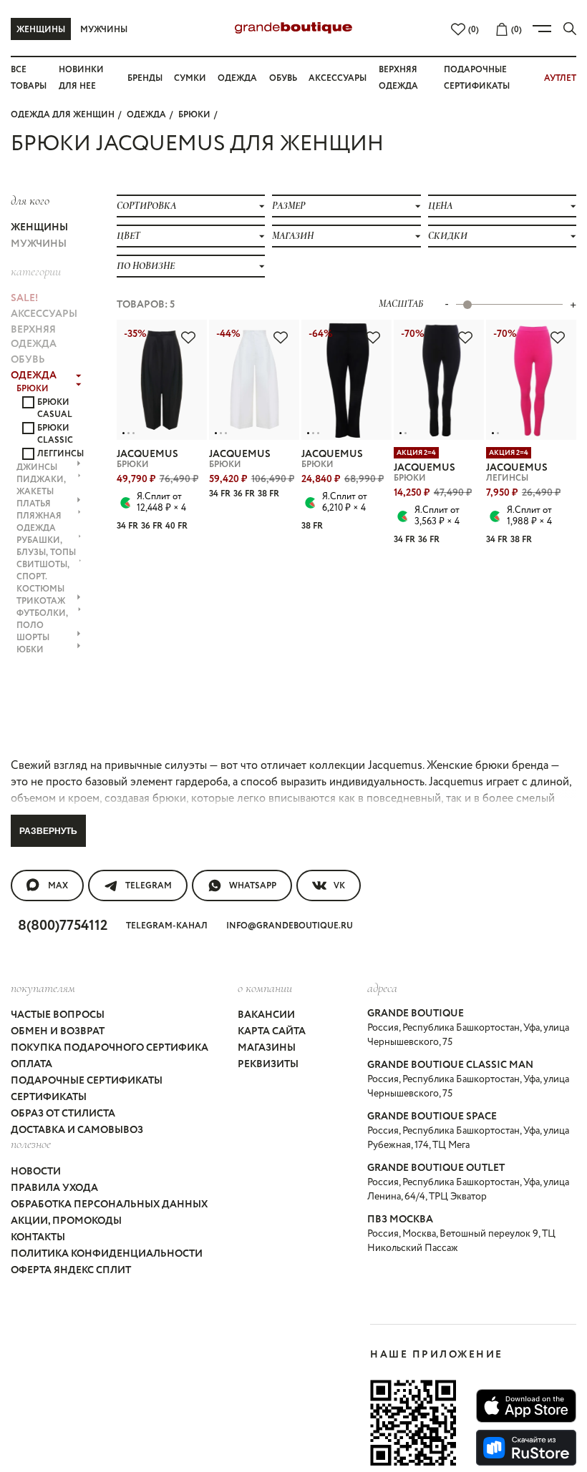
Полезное (31, 1143)
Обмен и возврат (58, 1031)
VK (339, 886)
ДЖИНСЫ (36, 467)
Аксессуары (338, 78)
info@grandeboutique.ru (289, 926)
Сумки (190, 78)
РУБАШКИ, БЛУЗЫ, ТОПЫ (46, 546)
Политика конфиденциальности (107, 1254)
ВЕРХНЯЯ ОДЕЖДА (34, 337)
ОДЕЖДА (146, 115)
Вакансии (266, 1015)
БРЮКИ (194, 115)
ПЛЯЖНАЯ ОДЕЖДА (39, 522)
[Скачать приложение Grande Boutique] (413, 1422)
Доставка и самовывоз (77, 1130)
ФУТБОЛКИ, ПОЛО (42, 619)
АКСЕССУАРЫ (44, 314)
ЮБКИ (30, 650)
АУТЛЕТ (560, 78)
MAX (58, 886)
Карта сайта (272, 1031)
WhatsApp (252, 886)
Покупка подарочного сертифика (109, 1048)
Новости (36, 1171)
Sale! (24, 298)
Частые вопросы (58, 1015)
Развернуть (48, 831)
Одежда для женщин (63, 115)
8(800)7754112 (62, 926)
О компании (265, 987)
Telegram (148, 886)
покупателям (43, 987)
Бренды (144, 78)
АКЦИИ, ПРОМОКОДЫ (66, 1221)
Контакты (38, 1237)
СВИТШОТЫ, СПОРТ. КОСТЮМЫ (42, 577)
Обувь (283, 78)
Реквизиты (268, 1064)
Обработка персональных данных (109, 1204)
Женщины (40, 30)
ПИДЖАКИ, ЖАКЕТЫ (41, 486)
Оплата (31, 1064)
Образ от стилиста (63, 1114)
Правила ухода (54, 1188)
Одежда (237, 78)
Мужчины (103, 30)
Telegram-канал (167, 926)
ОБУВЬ (28, 360)
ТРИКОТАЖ (40, 601)
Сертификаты (49, 1097)
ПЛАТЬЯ (33, 504)
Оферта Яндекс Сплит (71, 1270)
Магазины (267, 1048)
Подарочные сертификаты (86, 1081)
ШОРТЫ (32, 638)
